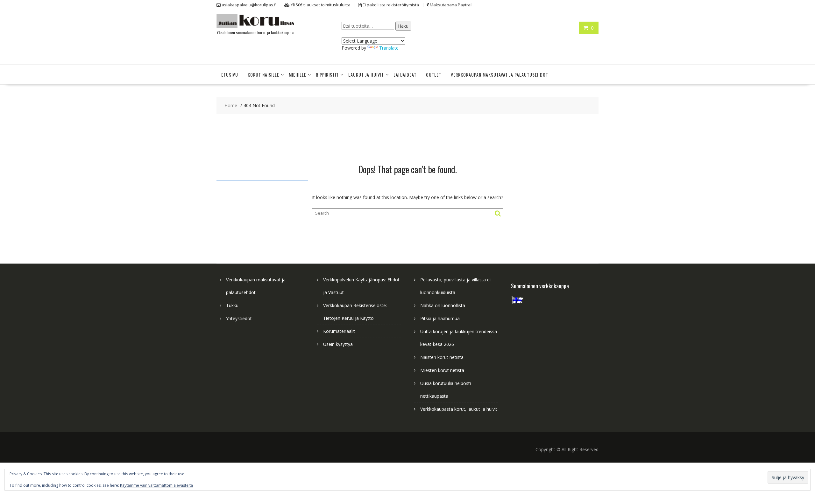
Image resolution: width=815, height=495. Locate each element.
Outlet (433, 74)
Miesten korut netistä (442, 370)
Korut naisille (263, 74)
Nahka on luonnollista (442, 305)
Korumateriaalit (339, 331)
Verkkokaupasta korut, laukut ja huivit (458, 409)
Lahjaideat (404, 74)
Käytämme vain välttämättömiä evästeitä (156, 485)
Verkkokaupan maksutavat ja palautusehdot (499, 74)
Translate (389, 48)
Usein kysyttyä (338, 344)
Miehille (297, 74)
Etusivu (229, 74)
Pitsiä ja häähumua (440, 318)
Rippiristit (327, 74)
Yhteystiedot (239, 318)
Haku (403, 26)
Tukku (232, 305)
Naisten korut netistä (442, 357)
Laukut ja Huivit (366, 74)
